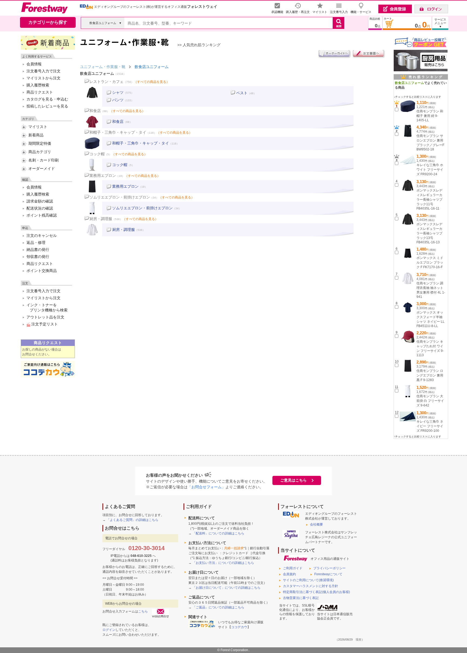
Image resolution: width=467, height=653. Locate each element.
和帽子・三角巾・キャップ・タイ (117, 132)
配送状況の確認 (39, 208)
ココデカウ (239, 627)
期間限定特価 (39, 143)
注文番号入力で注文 (43, 71)
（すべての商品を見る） (151, 82)
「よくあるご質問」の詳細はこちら (132, 520)
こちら (143, 611)
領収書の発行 (37, 256)
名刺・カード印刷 (43, 160)
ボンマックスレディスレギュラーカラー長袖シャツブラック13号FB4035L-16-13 (429, 233)
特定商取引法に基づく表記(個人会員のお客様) (316, 592)
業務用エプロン (102, 175)
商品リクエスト (39, 92)
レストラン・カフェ (106, 81)
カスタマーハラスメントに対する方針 (310, 586)
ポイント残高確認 (41, 215)
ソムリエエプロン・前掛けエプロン (119, 197)
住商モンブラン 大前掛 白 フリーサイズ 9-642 (430, 400)
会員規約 (289, 574)
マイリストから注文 (43, 78)
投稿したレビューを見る (47, 106)
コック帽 (97, 154)
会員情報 (34, 64)
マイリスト (37, 126)
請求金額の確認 (39, 201)
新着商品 (36, 135)
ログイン (108, 630)
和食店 (95, 111)
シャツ (118, 92)
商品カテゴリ (39, 152)
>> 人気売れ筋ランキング (199, 45)
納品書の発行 (37, 249)
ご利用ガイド (292, 568)
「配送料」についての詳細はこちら (218, 533)
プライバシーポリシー (329, 568)
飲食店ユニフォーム (97, 73)
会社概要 (316, 524)
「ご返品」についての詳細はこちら (218, 607)
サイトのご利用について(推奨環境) (308, 580)
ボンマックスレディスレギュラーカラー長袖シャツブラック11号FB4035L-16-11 (429, 199)
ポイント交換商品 (41, 270)
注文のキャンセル (41, 235)
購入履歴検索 (37, 85)
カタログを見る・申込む (47, 99)
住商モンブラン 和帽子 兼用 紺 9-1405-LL (429, 115)
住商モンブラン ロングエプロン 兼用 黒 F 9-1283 (429, 375)
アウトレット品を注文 (45, 317)
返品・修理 (35, 242)
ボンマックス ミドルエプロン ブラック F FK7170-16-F (429, 262)
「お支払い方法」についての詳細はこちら (223, 563)
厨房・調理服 (100, 219)
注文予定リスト (44, 324)
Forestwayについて (328, 574)
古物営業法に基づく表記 (301, 598)
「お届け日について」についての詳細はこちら (226, 588)
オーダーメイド (41, 168)
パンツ (118, 100)
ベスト (242, 93)
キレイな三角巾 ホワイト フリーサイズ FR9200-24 (429, 169)
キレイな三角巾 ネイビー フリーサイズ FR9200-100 (429, 426)
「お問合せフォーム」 (206, 487)
